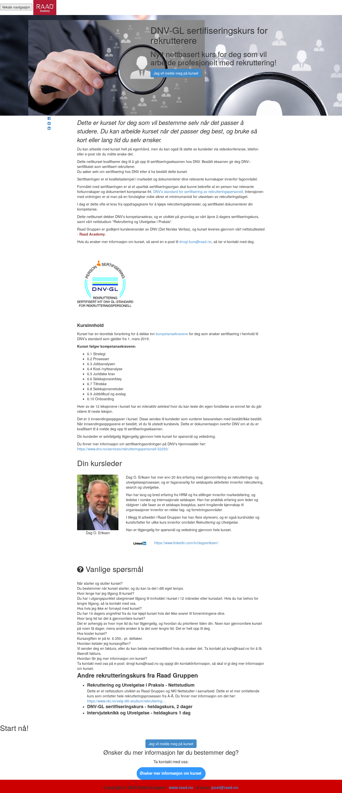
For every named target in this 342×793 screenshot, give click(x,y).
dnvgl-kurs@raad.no (195, 241)
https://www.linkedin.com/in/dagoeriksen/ (186, 542)
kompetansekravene (172, 333)
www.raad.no (181, 787)
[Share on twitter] (49, 123)
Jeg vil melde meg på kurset (176, 73)
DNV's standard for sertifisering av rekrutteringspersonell (198, 191)
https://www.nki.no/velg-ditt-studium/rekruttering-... (126, 700)
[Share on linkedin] (49, 128)
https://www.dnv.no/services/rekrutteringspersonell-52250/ (122, 448)
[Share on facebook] (49, 118)
